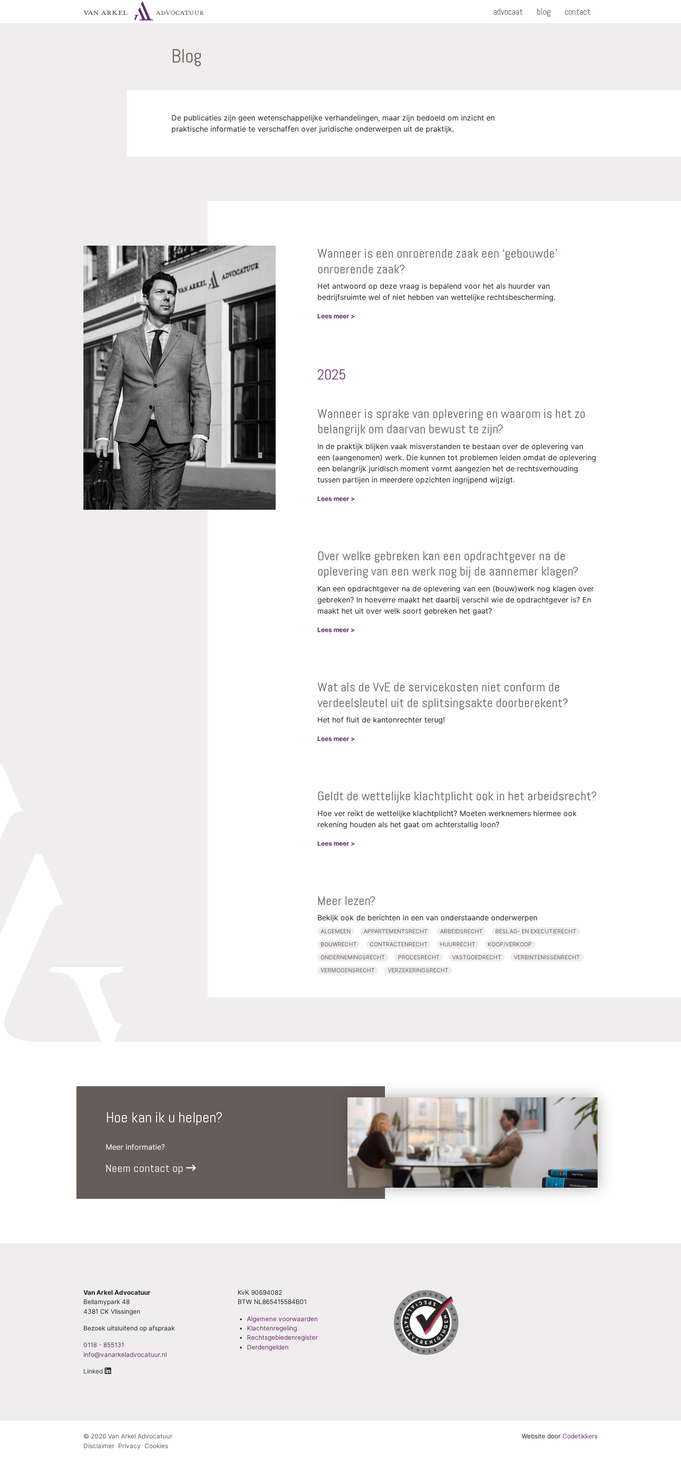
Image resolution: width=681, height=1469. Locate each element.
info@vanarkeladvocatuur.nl (125, 1354)
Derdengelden (268, 1347)
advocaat (508, 12)
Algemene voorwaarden (282, 1319)
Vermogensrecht (348, 970)
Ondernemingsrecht (353, 957)
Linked (94, 1371)
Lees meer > (336, 316)
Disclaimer (98, 1446)
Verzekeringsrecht (418, 970)
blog (544, 12)
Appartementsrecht (396, 931)
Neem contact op (146, 1168)
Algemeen (336, 931)
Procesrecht (419, 957)
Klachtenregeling (272, 1328)
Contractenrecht (399, 944)
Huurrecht (457, 944)
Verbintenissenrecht (547, 957)
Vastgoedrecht (476, 957)
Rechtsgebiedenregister (282, 1337)
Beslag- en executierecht (535, 931)
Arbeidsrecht (461, 931)
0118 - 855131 (103, 1345)
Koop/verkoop (510, 944)
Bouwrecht (339, 944)
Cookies (156, 1446)
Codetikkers (580, 1436)
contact (578, 12)
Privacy (129, 1446)
